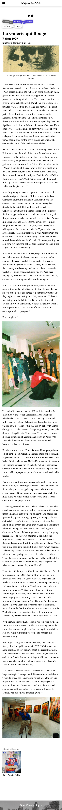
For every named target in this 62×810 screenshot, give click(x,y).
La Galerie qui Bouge (24, 33)
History (19, 22)
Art (15, 22)
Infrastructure (27, 22)
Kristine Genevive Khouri (17, 42)
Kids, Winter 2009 (11, 774)
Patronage (10, 27)
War (4, 27)
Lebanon (19, 27)
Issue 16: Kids (8, 21)
